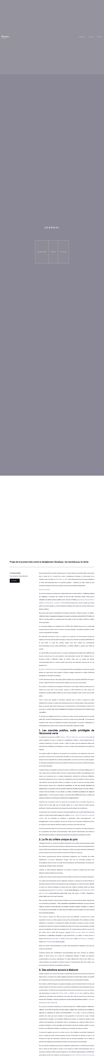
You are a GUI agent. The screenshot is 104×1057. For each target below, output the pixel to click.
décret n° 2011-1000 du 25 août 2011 (50, 669)
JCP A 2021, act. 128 (60, 579)
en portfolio (63, 251)
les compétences (41, 251)
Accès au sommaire (44, 589)
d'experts (53, 251)
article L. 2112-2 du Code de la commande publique (75, 737)
